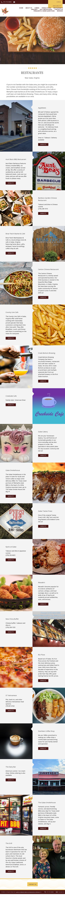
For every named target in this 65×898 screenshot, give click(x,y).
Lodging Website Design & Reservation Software (28, 892)
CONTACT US (32, 884)
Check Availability (57, 4)
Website (43, 144)
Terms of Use (23, 896)
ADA (30, 896)
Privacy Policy (13, 896)
